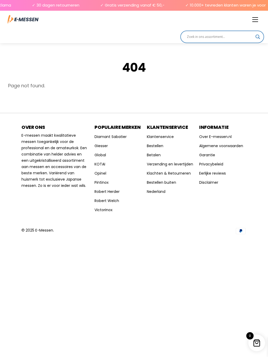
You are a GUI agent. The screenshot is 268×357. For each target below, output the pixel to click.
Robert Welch (106, 200)
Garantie (207, 155)
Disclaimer (208, 182)
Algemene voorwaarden (221, 145)
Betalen (154, 155)
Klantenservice (160, 136)
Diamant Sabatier (110, 136)
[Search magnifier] (257, 37)
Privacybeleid (211, 164)
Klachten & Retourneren (169, 173)
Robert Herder (107, 191)
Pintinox (101, 182)
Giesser (101, 145)
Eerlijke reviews (212, 173)
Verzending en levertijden (170, 164)
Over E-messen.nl (215, 136)
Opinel (100, 173)
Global (100, 155)
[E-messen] (23, 19)
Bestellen (155, 145)
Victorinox (103, 209)
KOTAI (99, 164)
